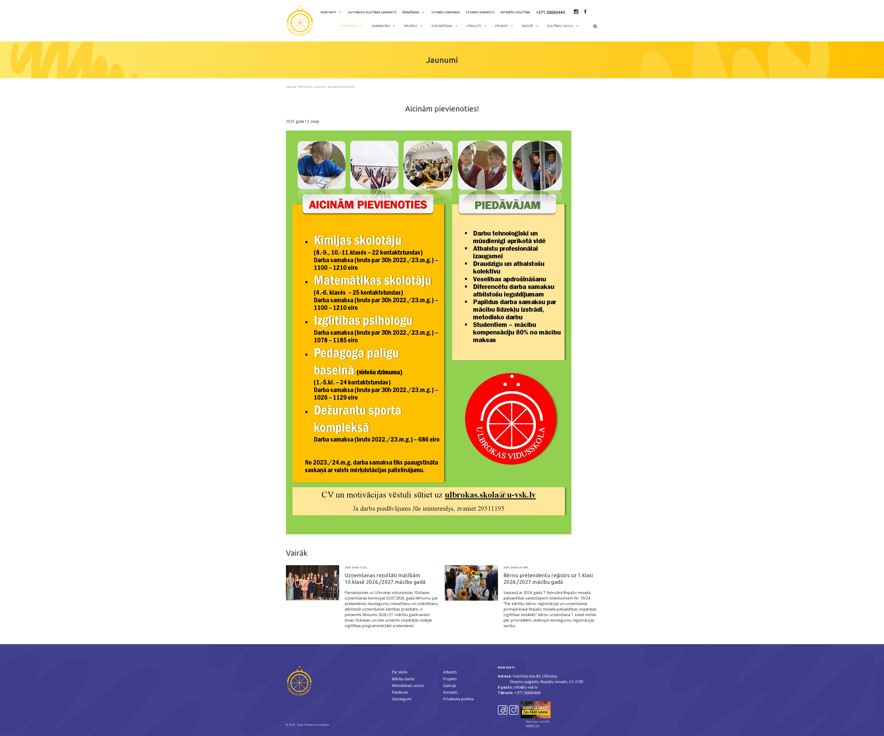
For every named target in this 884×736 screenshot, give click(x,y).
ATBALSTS (474, 26)
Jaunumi (320, 86)
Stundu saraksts (480, 12)
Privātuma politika (458, 698)
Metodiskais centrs (408, 685)
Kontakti (329, 12)
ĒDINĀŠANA (411, 12)
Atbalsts (450, 672)
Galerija (449, 685)
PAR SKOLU (349, 26)
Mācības (411, 26)
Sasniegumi (401, 698)
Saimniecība (381, 26)
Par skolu (399, 672)
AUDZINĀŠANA (442, 26)
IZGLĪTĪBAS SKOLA (560, 26)
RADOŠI (528, 26)
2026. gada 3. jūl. (356, 567)
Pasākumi (400, 692)
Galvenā (291, 86)
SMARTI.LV (532, 725)
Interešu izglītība (515, 12)
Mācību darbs (403, 678)
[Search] (595, 26)
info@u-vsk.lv (526, 687)
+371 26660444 (527, 692)
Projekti (450, 678)
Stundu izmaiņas (445, 12)
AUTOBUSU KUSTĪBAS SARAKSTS (372, 12)
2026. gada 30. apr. (516, 567)
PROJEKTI (502, 26)
